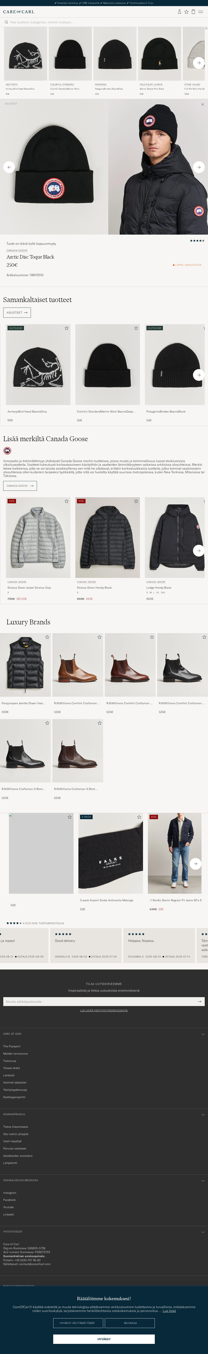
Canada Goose (17, 250)
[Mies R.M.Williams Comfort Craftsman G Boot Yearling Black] (182, 664)
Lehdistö (8, 1075)
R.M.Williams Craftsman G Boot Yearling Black (22, 789)
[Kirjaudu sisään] (179, 11)
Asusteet (11, 103)
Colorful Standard (62, 84)
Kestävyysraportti (14, 1097)
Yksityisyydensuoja (15, 1090)
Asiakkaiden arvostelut (17, 1156)
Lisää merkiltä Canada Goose (45, 438)
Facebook (9, 1200)
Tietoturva (9, 1061)
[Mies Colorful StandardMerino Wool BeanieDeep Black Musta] (107, 364)
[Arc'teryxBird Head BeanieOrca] (38, 407)
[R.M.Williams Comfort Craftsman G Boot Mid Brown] (130, 699)
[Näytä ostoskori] (193, 12)
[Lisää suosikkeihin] (65, 329)
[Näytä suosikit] (186, 12)
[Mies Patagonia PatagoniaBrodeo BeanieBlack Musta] (114, 54)
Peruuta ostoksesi (14, 1148)
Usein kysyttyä (12, 1141)
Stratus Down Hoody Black (94, 587)
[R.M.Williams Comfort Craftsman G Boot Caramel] (77, 699)
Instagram (9, 1193)
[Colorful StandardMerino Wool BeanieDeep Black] (107, 407)
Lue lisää (169, 1311)
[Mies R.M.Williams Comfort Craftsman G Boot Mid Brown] (130, 664)
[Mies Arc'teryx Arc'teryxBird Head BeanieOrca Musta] (25, 54)
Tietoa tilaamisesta (15, 1127)
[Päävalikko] (201, 12)
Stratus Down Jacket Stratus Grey (29, 587)
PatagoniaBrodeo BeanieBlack (109, 89)
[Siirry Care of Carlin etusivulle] (18, 11)
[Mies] (41, 853)
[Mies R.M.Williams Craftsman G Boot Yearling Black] (25, 750)
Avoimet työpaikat (14, 1082)
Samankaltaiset (37, 299)
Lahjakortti (10, 1163)
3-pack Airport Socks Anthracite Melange (106, 900)
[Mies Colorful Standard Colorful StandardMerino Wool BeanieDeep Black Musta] (70, 54)
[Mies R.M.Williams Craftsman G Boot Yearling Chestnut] (77, 750)
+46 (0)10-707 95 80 (27, 1260)
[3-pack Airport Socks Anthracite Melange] (110, 896)
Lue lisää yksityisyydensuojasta (104, 1010)
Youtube (8, 1207)
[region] (104, 945)
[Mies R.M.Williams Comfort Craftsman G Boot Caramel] (77, 664)
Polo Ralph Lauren (151, 84)
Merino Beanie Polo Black (152, 89)
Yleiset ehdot (11, 1068)
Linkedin (8, 1214)
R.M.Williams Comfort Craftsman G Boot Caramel (77, 703)
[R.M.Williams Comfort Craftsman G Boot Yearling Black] (182, 699)
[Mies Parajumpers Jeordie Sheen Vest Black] (25, 664)
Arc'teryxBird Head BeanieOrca (20, 89)
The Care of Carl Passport (104, 2)
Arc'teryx (11, 84)
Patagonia (100, 84)
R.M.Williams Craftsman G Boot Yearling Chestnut (74, 789)
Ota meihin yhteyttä (15, 1134)
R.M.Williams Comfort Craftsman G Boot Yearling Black (182, 703)
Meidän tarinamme (15, 1053)
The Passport (11, 1046)
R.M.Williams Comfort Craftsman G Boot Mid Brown (129, 703)
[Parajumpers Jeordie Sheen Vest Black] (25, 699)
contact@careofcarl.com (35, 1264)
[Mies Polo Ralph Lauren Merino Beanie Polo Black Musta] (159, 54)
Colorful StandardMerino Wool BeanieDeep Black (64, 89)
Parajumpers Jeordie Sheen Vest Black (22, 703)
